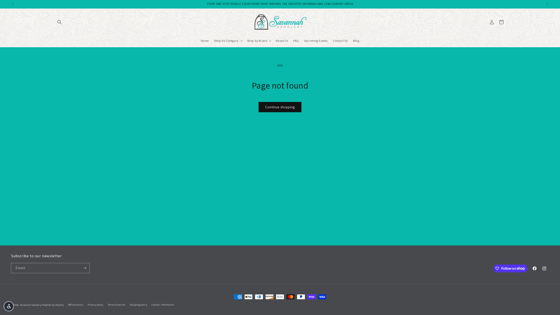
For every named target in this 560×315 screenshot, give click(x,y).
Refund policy (76, 304)
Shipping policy (138, 304)
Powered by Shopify (53, 304)
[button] (59, 22)
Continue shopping (280, 107)
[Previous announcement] (12, 4)
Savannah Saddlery (30, 304)
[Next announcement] (547, 4)
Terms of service (116, 304)
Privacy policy (95, 304)
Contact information (163, 304)
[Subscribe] (84, 268)
